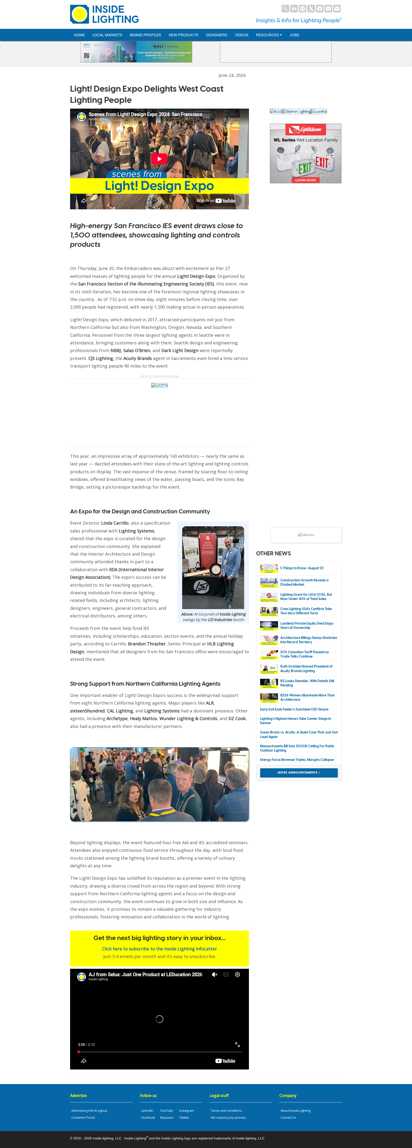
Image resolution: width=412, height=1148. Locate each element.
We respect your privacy (228, 1117)
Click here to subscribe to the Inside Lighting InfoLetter (159, 949)
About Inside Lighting (295, 1110)
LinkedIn (147, 1110)
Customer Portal (83, 1117)
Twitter (184, 1117)
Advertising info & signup (89, 1110)
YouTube (166, 1110)
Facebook (148, 1117)
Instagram (186, 1110)
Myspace (166, 1117)
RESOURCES (268, 34)
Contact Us (288, 1117)
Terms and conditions (226, 1110)
